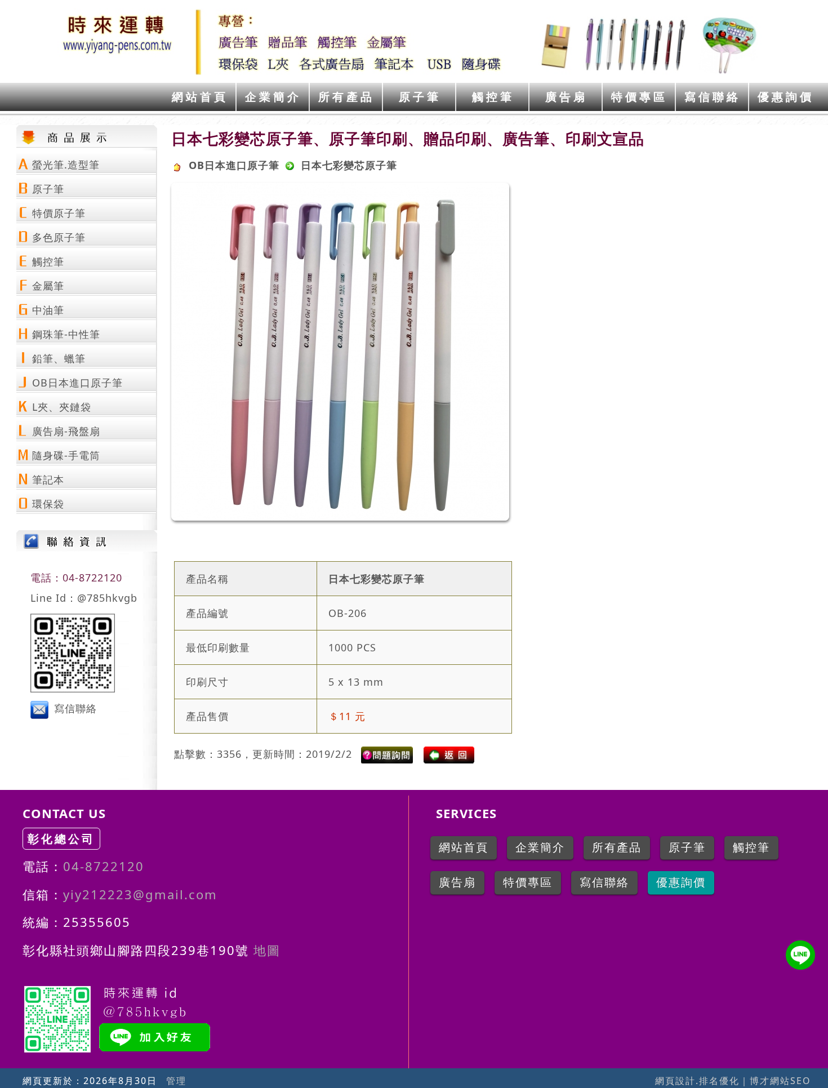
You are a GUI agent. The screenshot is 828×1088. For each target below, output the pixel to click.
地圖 (265, 950)
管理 (176, 1080)
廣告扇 (566, 96)
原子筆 (420, 96)
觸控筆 (493, 96)
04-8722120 (103, 866)
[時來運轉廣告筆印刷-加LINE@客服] (800, 955)
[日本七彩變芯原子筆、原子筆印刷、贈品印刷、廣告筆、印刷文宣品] (388, 754)
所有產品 (346, 96)
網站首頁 (200, 96)
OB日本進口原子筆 (234, 165)
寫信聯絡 (712, 96)
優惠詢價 (786, 96)
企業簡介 (273, 96)
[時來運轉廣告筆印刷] (414, 41)
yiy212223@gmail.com (140, 894)
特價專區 (639, 96)
